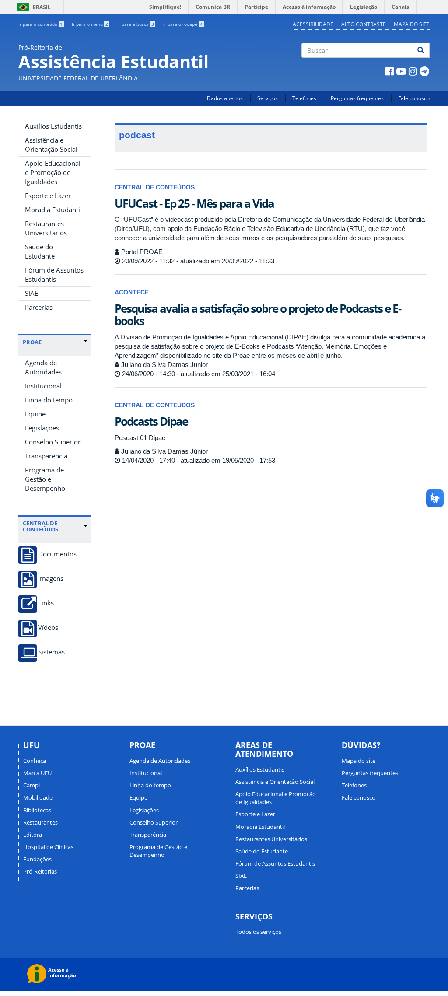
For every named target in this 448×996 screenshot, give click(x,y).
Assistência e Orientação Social (51, 145)
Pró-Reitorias (40, 871)
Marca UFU (37, 773)
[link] (55, 342)
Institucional (43, 385)
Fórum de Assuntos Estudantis (54, 274)
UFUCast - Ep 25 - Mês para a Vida (194, 203)
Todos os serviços (258, 932)
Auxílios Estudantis (53, 126)
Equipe (35, 413)
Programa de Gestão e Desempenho (45, 479)
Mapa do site (412, 24)
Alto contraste (363, 24)
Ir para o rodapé (183, 24)
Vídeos (48, 627)
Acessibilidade (313, 24)
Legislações (42, 427)
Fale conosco (414, 98)
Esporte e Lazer (48, 195)
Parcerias (38, 307)
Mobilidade (37, 797)
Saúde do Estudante (40, 251)
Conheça (34, 761)
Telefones (304, 98)
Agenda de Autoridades (43, 367)
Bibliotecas (37, 810)
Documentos (57, 554)
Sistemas (51, 652)
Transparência (46, 455)
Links (46, 603)
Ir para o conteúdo (40, 24)
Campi (31, 785)
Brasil (32, 7)
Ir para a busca (135, 24)
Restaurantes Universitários (46, 228)
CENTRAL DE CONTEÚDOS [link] (40, 526)
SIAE (31, 293)
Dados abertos (225, 98)
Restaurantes (40, 822)
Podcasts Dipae (151, 421)
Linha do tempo (49, 399)
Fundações (37, 859)
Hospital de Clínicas (48, 847)
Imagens (50, 578)
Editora (32, 835)
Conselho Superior (52, 441)
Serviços (267, 98)
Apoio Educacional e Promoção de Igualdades (52, 172)
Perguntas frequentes (357, 98)
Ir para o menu (90, 24)
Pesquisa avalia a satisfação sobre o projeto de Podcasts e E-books (258, 315)
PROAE (32, 342)
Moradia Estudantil (53, 209)
